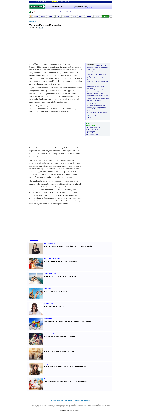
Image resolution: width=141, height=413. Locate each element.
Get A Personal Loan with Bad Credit (83, 8)
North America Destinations (52, 258)
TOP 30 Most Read (56, 6)
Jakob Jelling (34, 27)
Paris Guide (47, 288)
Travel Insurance (49, 379)
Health (43, 16)
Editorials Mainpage (56, 400)
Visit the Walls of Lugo (99, 105)
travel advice (61, 404)
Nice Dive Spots (91, 69)
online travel (82, 404)
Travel (36, 16)
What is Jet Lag (91, 131)
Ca (102, 81)
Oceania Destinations (50, 273)
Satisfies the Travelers (101, 84)
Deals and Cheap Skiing (82, 321)
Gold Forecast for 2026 (60, 11)
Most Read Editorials (72, 400)
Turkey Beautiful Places (93, 134)
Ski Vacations (48, 318)
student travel (90, 405)
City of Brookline (91, 84)
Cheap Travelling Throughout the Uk (96, 107)
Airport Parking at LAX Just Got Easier (97, 65)
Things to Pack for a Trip (93, 127)
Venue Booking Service (93, 103)
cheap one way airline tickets (59, 406)
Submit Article (85, 400)
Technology (66, 16)
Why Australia (49, 246)
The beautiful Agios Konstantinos (45, 25)
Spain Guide (47, 349)
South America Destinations (52, 334)
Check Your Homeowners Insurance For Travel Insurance (65, 381)
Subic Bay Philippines (92, 67)
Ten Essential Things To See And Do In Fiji (60, 276)
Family (81, 16)
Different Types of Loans (80, 6)
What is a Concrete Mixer (53, 306)
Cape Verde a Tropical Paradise (95, 100)
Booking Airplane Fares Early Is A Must (97, 112)
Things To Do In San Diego (94, 81)
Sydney (46, 364)
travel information (68, 404)
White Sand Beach (103, 67)
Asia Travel (46, 405)
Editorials (32, 22)
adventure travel (81, 405)
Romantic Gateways (49, 303)
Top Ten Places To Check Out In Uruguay (60, 336)
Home (74, 16)
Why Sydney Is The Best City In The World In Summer (65, 366)
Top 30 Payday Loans (47, 11)
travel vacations (66, 405)
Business (89, 16)
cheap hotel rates (73, 405)
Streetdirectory (66, 410)
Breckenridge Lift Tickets (53, 321)
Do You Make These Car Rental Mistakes (97, 90)
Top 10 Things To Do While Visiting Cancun (60, 261)
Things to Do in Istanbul (93, 132)
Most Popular (34, 240)
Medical (51, 16)
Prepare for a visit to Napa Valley (95, 93)
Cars (58, 16)
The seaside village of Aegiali (94, 91)
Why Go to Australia (64, 246)
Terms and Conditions (75, 410)
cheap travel (75, 404)
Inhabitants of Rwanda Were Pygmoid (96, 102)
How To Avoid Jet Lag (92, 129)
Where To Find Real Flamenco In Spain (59, 351)
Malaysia (67, 1)
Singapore (54, 1)
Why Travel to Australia (83, 246)
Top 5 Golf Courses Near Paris (55, 291)
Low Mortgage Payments (73, 11)
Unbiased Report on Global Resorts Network (98, 98)
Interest (97, 16)
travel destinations (34, 405)
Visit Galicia (90, 105)
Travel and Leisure (49, 243)
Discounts (68, 321)
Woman (106, 16)
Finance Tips (37, 11)
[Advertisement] (47, 46)
